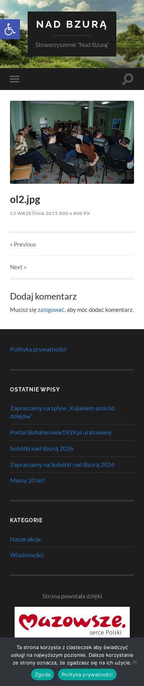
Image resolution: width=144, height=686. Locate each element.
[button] (10, 29)
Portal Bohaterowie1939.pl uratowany (61, 432)
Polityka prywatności (38, 349)
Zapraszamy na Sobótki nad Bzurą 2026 (62, 464)
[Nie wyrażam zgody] (134, 662)
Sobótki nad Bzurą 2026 (41, 448)
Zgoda (42, 674)
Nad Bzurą (72, 24)
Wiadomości (26, 554)
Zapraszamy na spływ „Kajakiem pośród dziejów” (62, 412)
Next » (18, 266)
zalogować (51, 309)
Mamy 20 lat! (27, 480)
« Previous (23, 244)
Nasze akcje (25, 539)
